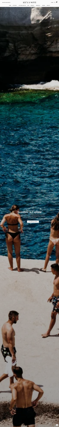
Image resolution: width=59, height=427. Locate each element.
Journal (43, 5)
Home (10, 5)
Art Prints (15, 5)
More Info (38, 5)
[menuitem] (10, 5)
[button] (23, 222)
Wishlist (48, 5)
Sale (28, 5)
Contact (32, 5)
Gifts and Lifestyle (22, 5)
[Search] (54, 2)
